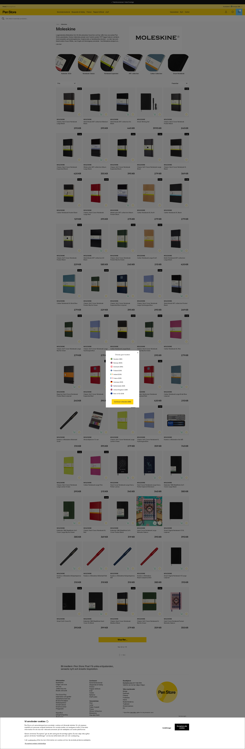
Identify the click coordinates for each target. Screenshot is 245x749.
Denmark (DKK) (118, 367)
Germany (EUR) (118, 382)
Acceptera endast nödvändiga (35, 743)
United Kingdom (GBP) (120, 390)
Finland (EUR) (117, 370)
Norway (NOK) (117, 363)
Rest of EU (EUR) (118, 393)
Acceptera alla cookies (182, 727)
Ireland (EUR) (117, 374)
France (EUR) (117, 378)
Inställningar (167, 728)
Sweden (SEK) (117, 359)
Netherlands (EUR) (119, 386)
